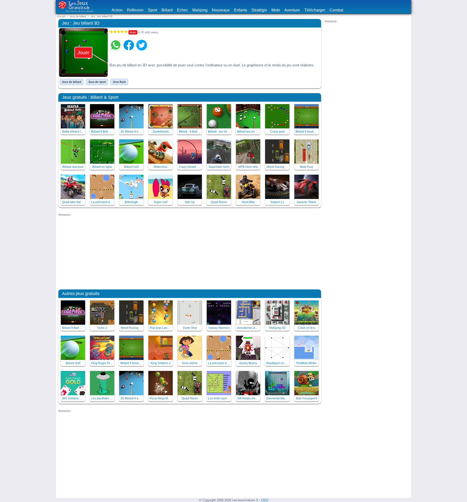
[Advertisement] (367, 57)
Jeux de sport (97, 82)
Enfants (240, 10)
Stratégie (259, 10)
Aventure (292, 10)
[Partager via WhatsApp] (115, 45)
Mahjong (199, 10)
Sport (152, 10)
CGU (264, 500)
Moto (275, 10)
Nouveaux (221, 10)
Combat (336, 10)
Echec (182, 10)
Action (117, 10)
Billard (167, 10)
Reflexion (135, 10)
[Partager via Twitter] (142, 45)
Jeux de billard (71, 82)
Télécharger (314, 10)
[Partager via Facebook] (129, 45)
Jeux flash (119, 82)
